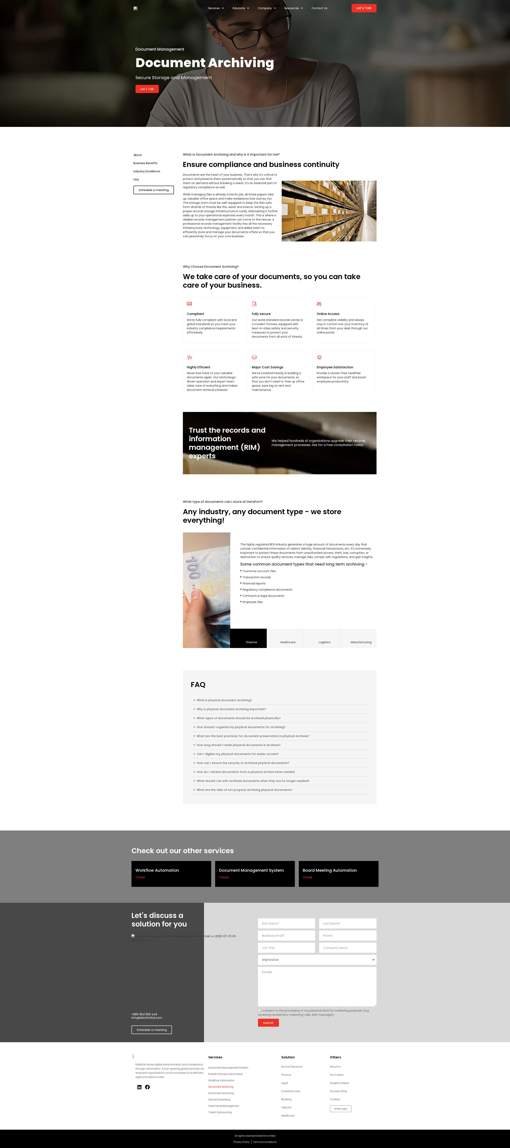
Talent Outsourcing (220, 1112)
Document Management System (228, 1067)
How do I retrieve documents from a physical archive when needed (246, 772)
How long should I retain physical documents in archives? (238, 745)
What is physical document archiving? (224, 700)
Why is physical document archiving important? (231, 709)
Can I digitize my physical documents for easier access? (238, 754)
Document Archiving (220, 1086)
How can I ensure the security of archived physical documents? (243, 763)
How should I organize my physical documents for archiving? (241, 727)
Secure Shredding (219, 1099)
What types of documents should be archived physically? (239, 718)
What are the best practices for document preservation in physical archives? (253, 736)
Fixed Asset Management (223, 1106)
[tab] (248, 638)
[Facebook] (147, 1087)
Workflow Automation (221, 1080)
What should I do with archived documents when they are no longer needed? (253, 781)
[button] (280, 700)
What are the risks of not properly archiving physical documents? (244, 790)
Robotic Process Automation (225, 1074)
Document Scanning (221, 1093)
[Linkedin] (139, 1087)
